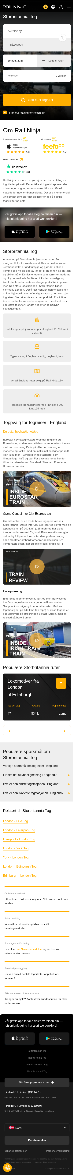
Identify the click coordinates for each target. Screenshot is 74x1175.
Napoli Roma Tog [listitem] (37, 1057)
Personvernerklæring (57, 1151)
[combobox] (29, 31)
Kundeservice (37, 1140)
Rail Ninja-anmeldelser (29, 948)
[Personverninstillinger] (7, 1167)
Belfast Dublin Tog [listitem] (36, 1051)
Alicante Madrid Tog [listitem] (36, 1071)
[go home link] (14, 6)
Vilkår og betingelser (16, 1151)
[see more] (61, 683)
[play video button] (37, 489)
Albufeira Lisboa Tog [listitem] (36, 1064)
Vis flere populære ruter (34, 1082)
